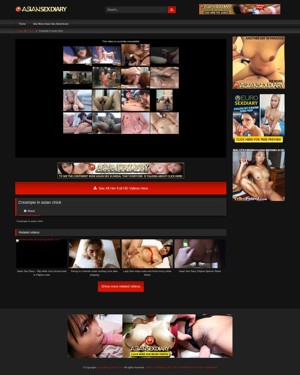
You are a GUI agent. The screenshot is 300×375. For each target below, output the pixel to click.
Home (22, 23)
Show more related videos (120, 286)
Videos (31, 31)
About (31, 210)
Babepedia (211, 367)
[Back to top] (289, 364)
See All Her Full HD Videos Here (123, 188)
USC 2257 (172, 367)
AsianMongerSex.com (110, 367)
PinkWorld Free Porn (191, 367)
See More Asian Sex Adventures (50, 23)
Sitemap (159, 367)
